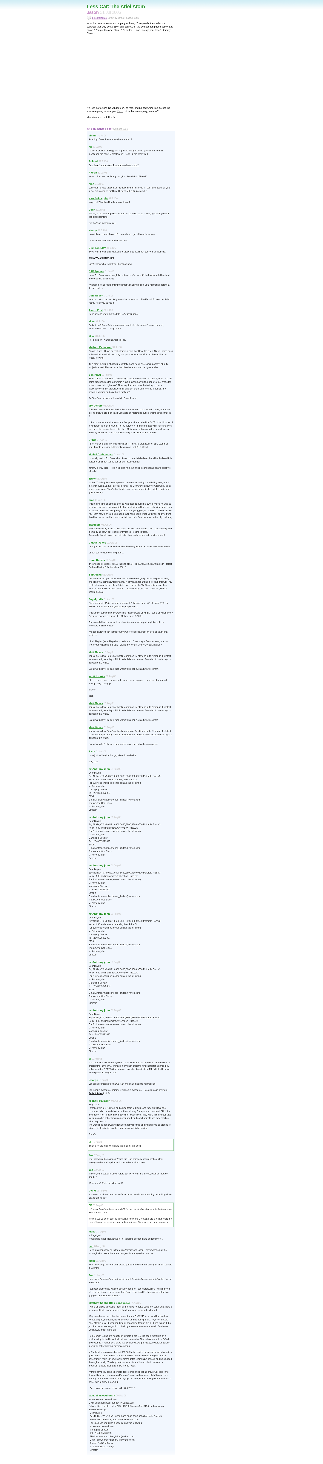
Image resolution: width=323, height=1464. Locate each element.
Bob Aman (95, 574)
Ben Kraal (95, 374)
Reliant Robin (96, 1093)
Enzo (120, 111)
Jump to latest (121, 129)
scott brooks (97, 676)
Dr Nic (92, 439)
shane (92, 135)
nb (90, 146)
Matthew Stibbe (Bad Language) (109, 1302)
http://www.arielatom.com (101, 258)
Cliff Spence (96, 271)
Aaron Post (96, 310)
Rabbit (93, 172)
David (92, 1190)
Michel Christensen (101, 454)
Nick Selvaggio (98, 198)
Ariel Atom (113, 30)
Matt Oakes (96, 652)
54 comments (99, 18)
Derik (92, 209)
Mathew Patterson (100, 347)
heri (91, 1246)
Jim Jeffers (96, 405)
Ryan (92, 751)
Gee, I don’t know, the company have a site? (114, 165)
